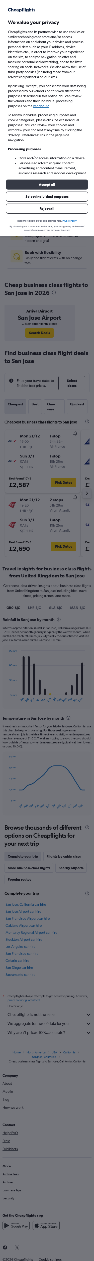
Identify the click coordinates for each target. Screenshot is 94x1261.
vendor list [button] (41, 106)
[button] (47, 185)
